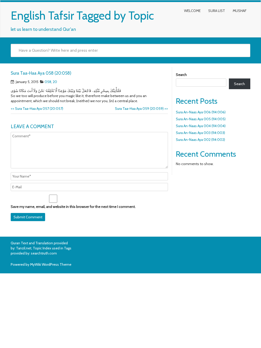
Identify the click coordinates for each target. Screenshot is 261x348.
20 (55, 81)
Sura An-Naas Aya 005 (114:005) (201, 119)
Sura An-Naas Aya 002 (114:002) (200, 139)
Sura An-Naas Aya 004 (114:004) (201, 126)
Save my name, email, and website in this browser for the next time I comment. (73, 206)
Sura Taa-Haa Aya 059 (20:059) (141, 108)
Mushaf (239, 10)
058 (48, 81)
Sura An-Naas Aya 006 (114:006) (201, 112)
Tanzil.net (23, 248)
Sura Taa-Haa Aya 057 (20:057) (37, 108)
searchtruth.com (44, 253)
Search (181, 74)
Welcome (192, 10)
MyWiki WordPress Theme (50, 264)
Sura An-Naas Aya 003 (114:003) (200, 132)
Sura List (216, 10)
